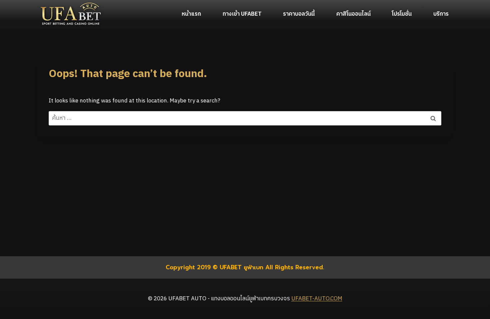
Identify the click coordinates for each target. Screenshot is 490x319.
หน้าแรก (191, 14)
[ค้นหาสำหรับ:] (245, 118)
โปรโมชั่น (402, 14)
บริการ (441, 14)
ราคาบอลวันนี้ (299, 14)
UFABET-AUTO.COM (316, 298)
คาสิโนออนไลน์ (353, 14)
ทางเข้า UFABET (242, 14)
